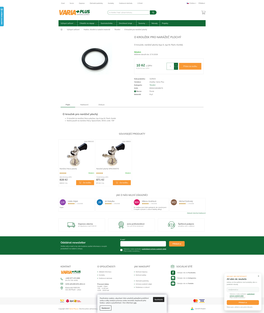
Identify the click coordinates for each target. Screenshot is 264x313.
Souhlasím (159, 299)
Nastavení (106, 308)
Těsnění (152, 85)
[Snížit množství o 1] (176, 68)
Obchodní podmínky (96, 3)
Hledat (153, 12)
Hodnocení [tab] (84, 105)
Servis (72, 3)
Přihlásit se (177, 244)
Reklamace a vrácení (142, 287)
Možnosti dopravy (141, 272)
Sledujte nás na (186, 273)
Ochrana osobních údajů (144, 284)
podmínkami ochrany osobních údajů (154, 249)
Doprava (82, 3)
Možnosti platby (141, 275)
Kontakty (111, 3)
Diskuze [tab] (102, 105)
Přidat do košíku (190, 66)
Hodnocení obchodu (125, 3)
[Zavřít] (258, 276)
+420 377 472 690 (72, 278)
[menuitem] (68, 23)
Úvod (63, 3)
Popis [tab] (68, 105)
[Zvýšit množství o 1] (176, 64)
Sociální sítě (184, 266)
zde (135, 303)
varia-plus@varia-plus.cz (75, 284)
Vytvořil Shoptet (200, 309)
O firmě (140, 3)
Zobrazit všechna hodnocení (196, 213)
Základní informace (105, 272)
